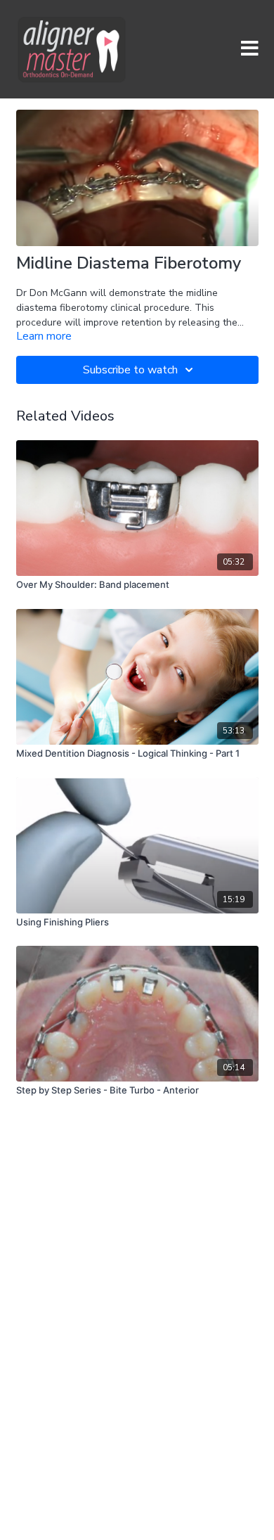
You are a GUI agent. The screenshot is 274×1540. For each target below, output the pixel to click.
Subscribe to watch (130, 370)
